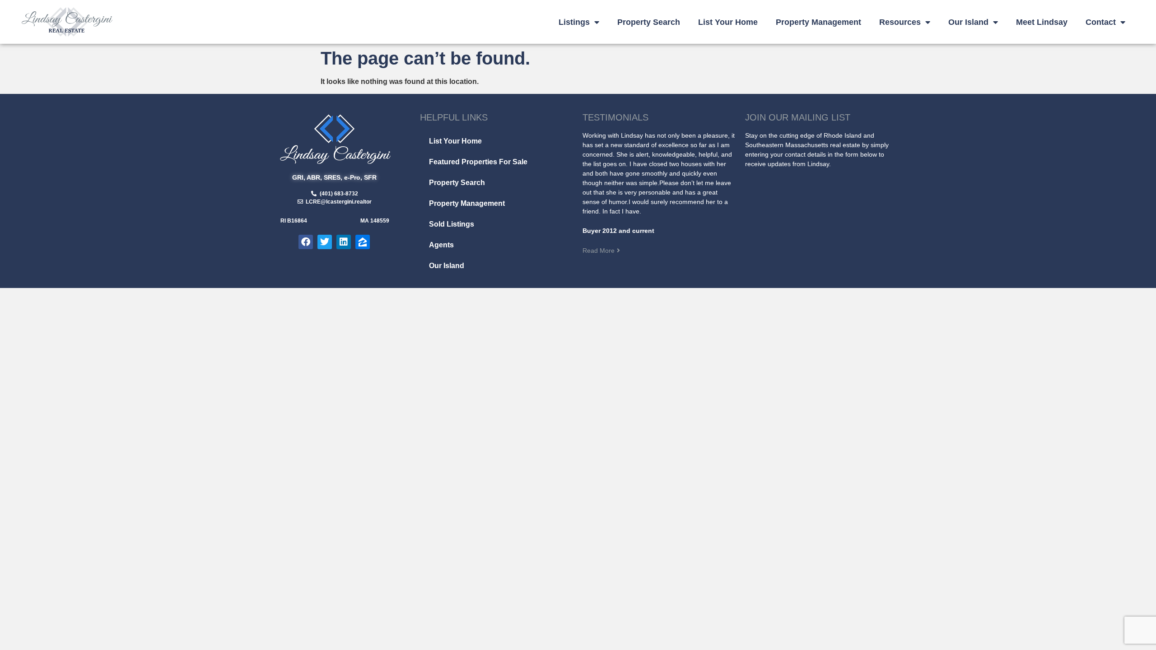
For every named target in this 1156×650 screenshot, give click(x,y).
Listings (574, 22)
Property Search (648, 22)
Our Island (968, 22)
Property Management (818, 22)
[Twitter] (324, 242)
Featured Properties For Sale (478, 162)
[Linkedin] (343, 242)
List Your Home (728, 22)
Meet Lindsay (1041, 22)
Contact (1101, 22)
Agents (441, 245)
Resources (900, 22)
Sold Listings (451, 224)
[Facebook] (305, 242)
